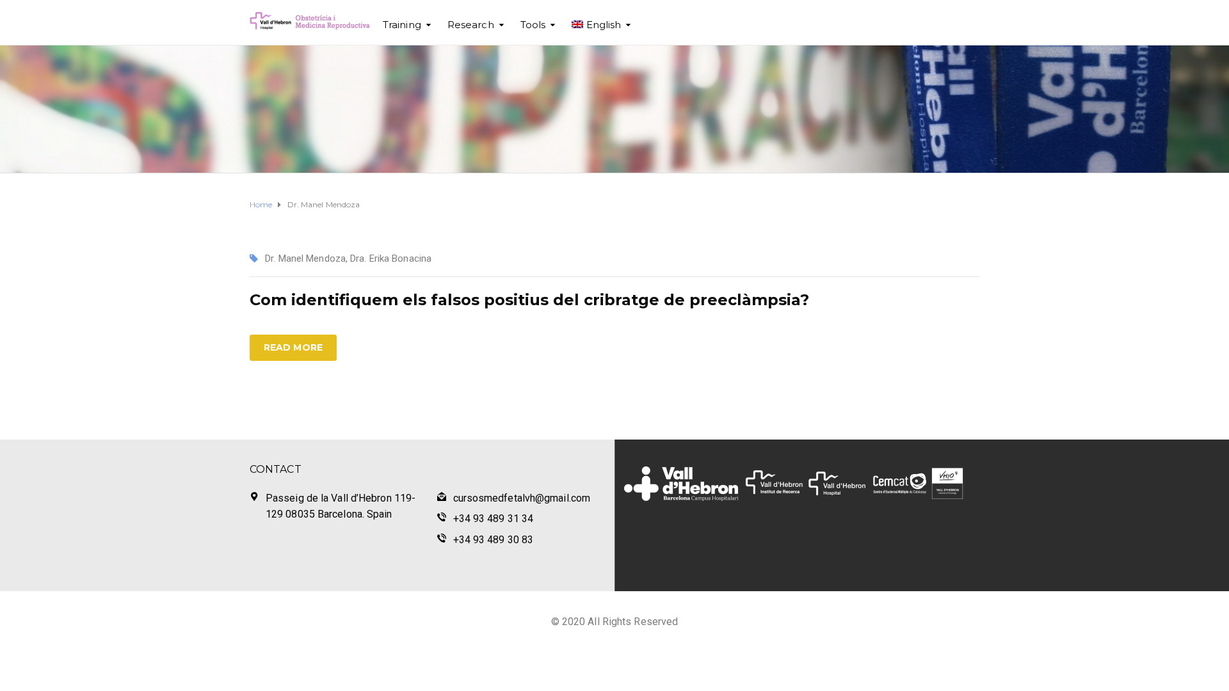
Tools (533, 25)
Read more (293, 347)
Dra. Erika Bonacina (390, 258)
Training (402, 25)
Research (470, 25)
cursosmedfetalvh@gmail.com (522, 498)
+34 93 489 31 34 (493, 518)
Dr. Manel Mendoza (305, 258)
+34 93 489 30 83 (493, 540)
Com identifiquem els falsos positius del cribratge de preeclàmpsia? (529, 299)
